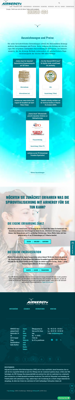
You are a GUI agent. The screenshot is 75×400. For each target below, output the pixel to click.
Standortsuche (70, 6)
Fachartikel (44, 6)
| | (37, 270)
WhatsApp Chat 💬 (64, 398)
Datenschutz (25, 334)
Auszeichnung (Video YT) (38, 146)
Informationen (26, 87)
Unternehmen (36, 6)
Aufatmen (45, 241)
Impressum (25, 329)
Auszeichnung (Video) (51, 93)
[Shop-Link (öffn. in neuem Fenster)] (72, 390)
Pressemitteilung (39, 140)
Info (54, 87)
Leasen (36, 270)
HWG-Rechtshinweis (25, 346)
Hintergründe (13, 309)
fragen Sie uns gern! (47, 282)
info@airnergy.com (57, 333)
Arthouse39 (36, 391)
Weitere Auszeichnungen (37, 172)
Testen (29, 241)
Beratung (53, 309)
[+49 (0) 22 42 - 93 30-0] (72, 385)
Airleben (36, 241)
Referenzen (51, 6)
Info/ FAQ (57, 6)
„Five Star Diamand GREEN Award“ (50, 61)
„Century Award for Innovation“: (24, 61)
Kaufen (28, 270)
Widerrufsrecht (26, 341)
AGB (24, 338)
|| (37, 241)
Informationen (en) (24, 93)
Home (11, 6)
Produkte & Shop (17, 6)
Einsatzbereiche (27, 6)
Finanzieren (45, 270)
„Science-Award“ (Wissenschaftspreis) (37, 114)
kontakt (63, 6)
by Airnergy (11, 391)
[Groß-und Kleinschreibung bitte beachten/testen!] (61, 2)
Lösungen (27, 309)
